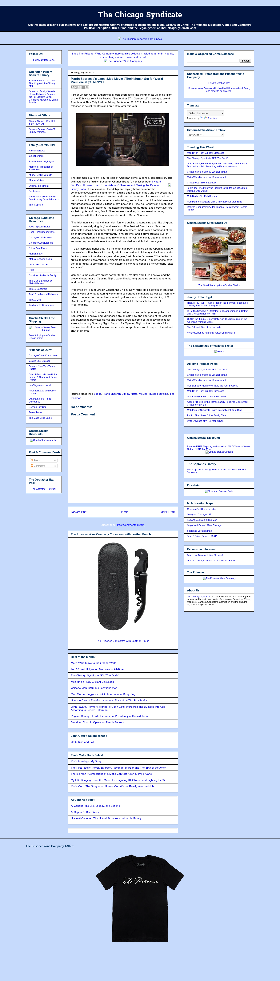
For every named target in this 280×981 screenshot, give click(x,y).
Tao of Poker (35, 412)
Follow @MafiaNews (43, 60)
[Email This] (72, 87)
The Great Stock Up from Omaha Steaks (219, 285)
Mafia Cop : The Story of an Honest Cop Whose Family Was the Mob (112, 786)
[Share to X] (80, 87)
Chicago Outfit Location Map (201, 509)
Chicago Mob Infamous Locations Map (94, 687)
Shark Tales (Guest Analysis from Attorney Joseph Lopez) (43, 198)
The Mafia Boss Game (40, 418)
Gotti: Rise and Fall (82, 741)
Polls (31, 270)
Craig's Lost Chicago (39, 361)
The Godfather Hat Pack (43, 489)
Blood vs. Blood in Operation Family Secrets (97, 722)
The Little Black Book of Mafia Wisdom (41, 282)
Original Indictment (38, 186)
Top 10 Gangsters (38, 289)
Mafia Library (35, 253)
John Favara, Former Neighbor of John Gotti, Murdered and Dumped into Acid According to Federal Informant (217, 165)
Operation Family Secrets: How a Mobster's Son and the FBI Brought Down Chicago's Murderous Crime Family (43, 97)
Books (97, 393)
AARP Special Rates (39, 226)
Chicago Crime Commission (43, 355)
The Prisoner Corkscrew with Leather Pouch (122, 640)
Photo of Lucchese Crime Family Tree (206, 415)
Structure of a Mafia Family (42, 275)
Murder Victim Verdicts (40, 175)
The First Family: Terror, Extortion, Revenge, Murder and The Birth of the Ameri (118, 767)
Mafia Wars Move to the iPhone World (93, 662)
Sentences (34, 191)
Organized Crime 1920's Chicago (204, 525)
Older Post (167, 512)
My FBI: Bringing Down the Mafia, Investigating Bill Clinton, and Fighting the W (118, 780)
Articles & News (37, 150)
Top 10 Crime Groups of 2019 (202, 536)
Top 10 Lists (35, 299)
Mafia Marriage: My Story (86, 761)
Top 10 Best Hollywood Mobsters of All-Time (97, 669)
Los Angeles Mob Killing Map (202, 520)
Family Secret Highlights (41, 161)
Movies (143, 393)
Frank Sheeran (112, 393)
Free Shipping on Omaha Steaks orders (42, 336)
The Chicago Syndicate (140, 15)
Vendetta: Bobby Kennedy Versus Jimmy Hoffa (211, 332)
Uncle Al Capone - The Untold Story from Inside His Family (106, 818)
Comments (39, 466)
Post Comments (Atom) (131, 524)
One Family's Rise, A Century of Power (206, 396)
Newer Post (79, 512)
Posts (36, 460)
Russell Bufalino (158, 393)
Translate (212, 118)
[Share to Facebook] (83, 87)
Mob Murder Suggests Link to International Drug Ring (103, 694)
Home (123, 512)
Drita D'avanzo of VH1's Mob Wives (205, 421)
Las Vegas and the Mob (41, 385)
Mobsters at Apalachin (40, 259)
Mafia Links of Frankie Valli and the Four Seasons (212, 385)
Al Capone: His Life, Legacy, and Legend (95, 805)
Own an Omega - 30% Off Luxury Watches (42, 130)
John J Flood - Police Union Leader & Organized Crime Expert (43, 377)
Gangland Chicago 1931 (200, 514)
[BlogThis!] (76, 87)
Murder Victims (36, 180)
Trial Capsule (36, 204)
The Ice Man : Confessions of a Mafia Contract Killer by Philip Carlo (111, 773)
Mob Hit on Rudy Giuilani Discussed (92, 681)
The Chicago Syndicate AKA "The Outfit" (95, 675)
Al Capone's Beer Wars (85, 812)
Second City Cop (37, 407)
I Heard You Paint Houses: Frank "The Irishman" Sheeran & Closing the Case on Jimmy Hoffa (217, 304)
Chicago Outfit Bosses (40, 237)
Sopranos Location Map (199, 531)
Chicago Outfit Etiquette (41, 243)
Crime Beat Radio (38, 248)
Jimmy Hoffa (129, 393)
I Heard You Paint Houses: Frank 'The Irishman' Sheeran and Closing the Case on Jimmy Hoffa (116, 185)
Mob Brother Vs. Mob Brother (202, 196)
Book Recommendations (41, 232)
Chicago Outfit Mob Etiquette (202, 182)
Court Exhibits (36, 156)
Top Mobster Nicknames (41, 305)
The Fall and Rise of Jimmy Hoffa (204, 327)
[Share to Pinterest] (87, 87)
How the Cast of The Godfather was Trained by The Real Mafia (109, 700)
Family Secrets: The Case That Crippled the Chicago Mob (42, 83)
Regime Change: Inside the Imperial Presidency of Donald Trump (110, 716)
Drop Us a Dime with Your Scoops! (205, 555)
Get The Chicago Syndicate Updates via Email (211, 560)
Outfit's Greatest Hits (39, 264)
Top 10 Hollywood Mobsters (43, 294)
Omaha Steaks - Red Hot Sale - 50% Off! (42, 122)
